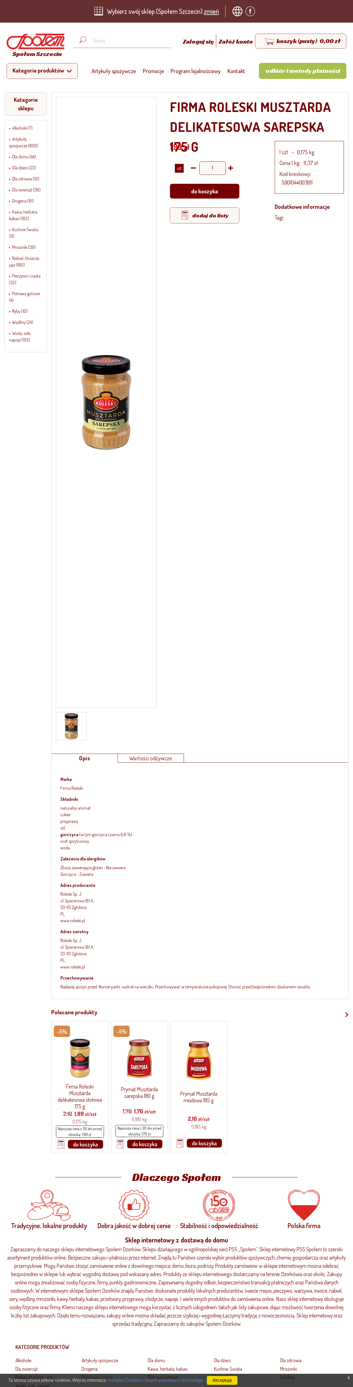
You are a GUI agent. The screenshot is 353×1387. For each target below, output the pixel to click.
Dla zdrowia (290, 1360)
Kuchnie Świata (228, 1369)
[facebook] (251, 11)
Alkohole (23, 1360)
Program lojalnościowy (196, 70)
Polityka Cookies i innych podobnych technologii (155, 1380)
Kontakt (236, 70)
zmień (211, 11)
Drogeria (90, 1369)
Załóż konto (236, 41)
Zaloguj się (199, 41)
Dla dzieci (222, 1360)
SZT (179, 168)
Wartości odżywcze (150, 758)
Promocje (153, 70)
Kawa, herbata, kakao (168, 1369)
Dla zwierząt (26, 1369)
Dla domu (156, 1360)
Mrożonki (288, 1369)
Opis (84, 758)
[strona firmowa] (238, 11)
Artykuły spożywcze (114, 70)
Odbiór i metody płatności (303, 70)
